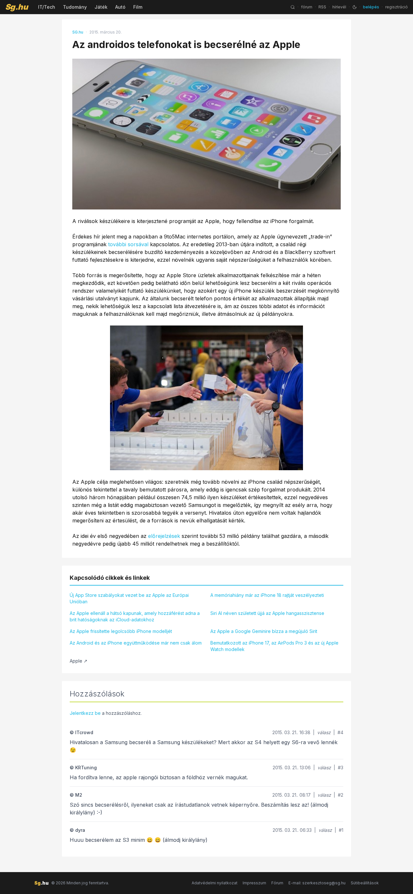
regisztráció (396, 7)
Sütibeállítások (365, 882)
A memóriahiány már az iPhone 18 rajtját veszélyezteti (267, 595)
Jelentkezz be (85, 713)
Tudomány (75, 7)
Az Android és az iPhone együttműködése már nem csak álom (136, 643)
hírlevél (339, 7)
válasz (324, 732)
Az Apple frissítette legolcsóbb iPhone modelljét (121, 631)
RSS (322, 7)
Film (137, 7)
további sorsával (128, 244)
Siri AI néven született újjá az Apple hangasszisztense (267, 613)
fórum (306, 7)
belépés (371, 7)
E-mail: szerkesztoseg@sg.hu (317, 882)
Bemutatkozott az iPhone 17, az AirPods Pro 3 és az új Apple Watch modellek (274, 646)
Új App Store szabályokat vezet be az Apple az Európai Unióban (129, 598)
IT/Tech (46, 7)
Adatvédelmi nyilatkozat (214, 882)
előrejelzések (164, 536)
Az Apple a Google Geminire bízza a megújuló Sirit (263, 631)
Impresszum (254, 882)
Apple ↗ (78, 661)
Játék (101, 7)
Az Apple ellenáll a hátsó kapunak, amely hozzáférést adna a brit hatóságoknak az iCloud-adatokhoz (135, 616)
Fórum (277, 882)
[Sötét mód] (354, 7)
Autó (120, 7)
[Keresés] (292, 7)
